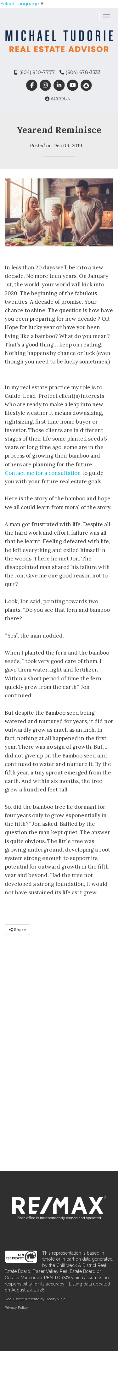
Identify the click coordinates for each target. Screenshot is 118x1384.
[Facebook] (32, 85)
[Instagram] (46, 85)
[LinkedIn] (59, 85)
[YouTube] (73, 85)
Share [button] (19, 929)
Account (61, 98)
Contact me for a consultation (43, 473)
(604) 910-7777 (36, 72)
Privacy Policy (16, 1307)
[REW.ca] (86, 85)
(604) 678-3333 (82, 72)
